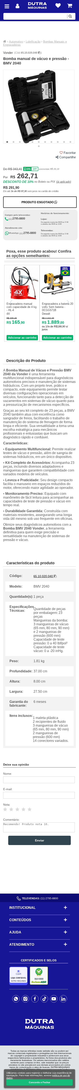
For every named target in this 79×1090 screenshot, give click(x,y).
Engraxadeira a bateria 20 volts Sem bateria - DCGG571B (57, 307)
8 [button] (51, 142)
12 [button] (39, 146)
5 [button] (32, 142)
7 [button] (45, 142)
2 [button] (13, 142)
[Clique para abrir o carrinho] (69, 5)
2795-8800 (18, 218)
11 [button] (70, 142)
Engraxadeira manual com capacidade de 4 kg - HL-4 (21, 307)
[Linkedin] (63, 999)
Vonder (8, 52)
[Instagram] (25, 999)
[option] (38, 106)
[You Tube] (54, 999)
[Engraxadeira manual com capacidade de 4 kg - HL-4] (21, 298)
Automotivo (16, 41)
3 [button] (20, 142)
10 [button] (64, 142)
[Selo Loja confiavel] (19, 976)
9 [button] (58, 142)
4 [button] (26, 142)
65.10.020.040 (29, 52)
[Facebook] (35, 999)
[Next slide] (68, 302)
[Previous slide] (11, 302)
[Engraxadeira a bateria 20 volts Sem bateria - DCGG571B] (57, 298)
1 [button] (7, 142)
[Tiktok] (44, 999)
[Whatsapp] (16, 999)
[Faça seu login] (17, 6)
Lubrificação (33, 41)
